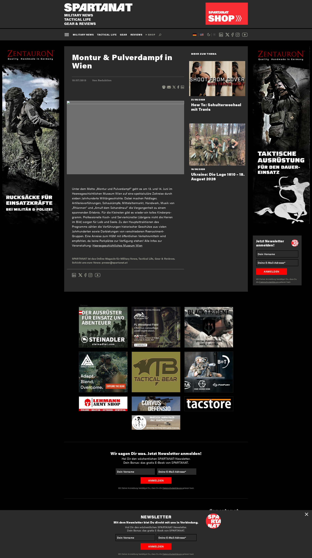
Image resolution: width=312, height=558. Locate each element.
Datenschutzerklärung (172, 553)
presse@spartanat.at (115, 262)
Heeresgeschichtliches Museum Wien (117, 245)
